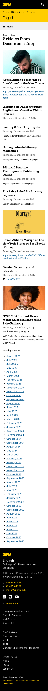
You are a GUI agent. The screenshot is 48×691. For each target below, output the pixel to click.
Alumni (6, 661)
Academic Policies (12, 636)
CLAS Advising (10, 632)
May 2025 (11, 411)
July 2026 (11, 360)
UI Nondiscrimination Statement (27, 681)
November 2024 (15, 434)
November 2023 (15, 470)
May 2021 (11, 533)
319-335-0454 (13, 582)
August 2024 (13, 446)
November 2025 (15, 391)
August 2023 (13, 482)
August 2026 (13, 356)
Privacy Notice (8, 681)
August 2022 (13, 513)
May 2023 (11, 490)
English (8, 18)
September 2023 (15, 478)
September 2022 (15, 509)
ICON (5, 644)
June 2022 (12, 521)
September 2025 (15, 399)
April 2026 (12, 371)
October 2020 (13, 537)
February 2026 (14, 379)
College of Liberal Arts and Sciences (19, 12)
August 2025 (13, 403)
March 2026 (13, 375)
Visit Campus (9, 619)
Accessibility (8, 684)
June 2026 (12, 363)
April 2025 (12, 415)
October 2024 (13, 438)
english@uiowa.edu (16, 589)
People (6, 665)
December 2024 (15, 431)
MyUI (5, 640)
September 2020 (15, 541)
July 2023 (11, 486)
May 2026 (11, 367)
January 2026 (13, 383)
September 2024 (15, 442)
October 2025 (13, 395)
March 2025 (13, 419)
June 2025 (12, 407)
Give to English (10, 657)
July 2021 (11, 525)
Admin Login (12, 603)
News (13, 35)
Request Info (9, 623)
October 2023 (13, 474)
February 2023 (14, 494)
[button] (42, 4)
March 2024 (13, 454)
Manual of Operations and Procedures (21, 648)
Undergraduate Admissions (16, 611)
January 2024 (13, 462)
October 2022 (13, 505)
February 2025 (14, 423)
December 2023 (15, 466)
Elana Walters (13, 279)
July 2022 (11, 517)
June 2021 (12, 529)
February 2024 (14, 458)
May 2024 (11, 450)
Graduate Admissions (13, 615)
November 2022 (15, 501)
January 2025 (13, 427)
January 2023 (13, 498)
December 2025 (15, 387)
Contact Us (8, 669)
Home (5, 35)
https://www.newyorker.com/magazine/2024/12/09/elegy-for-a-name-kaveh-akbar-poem (23, 94)
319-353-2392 (13, 586)
